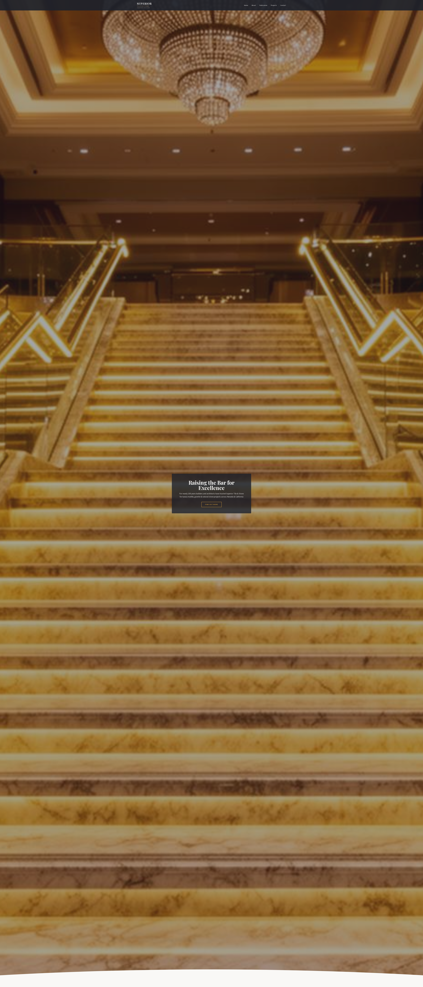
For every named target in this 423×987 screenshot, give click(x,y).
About (254, 5)
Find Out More (211, 504)
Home (246, 5)
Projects (274, 5)
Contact (283, 5)
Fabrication (263, 5)
